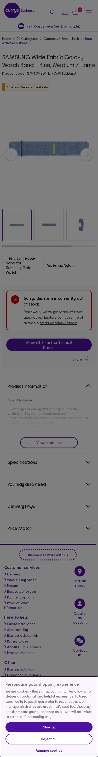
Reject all (48, 739)
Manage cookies (49, 750)
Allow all (49, 727)
